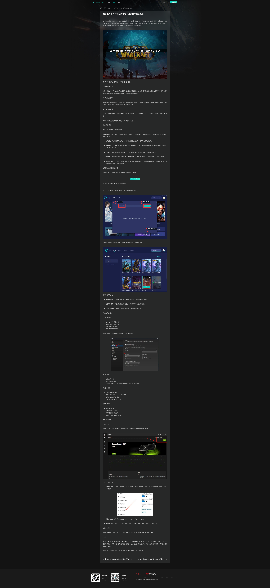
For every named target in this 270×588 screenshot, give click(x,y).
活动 (119, 2)
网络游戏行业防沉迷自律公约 (153, 579)
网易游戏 (162, 577)
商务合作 (171, 577)
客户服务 (141, 577)
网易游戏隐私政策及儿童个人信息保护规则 (152, 577)
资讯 (114, 2)
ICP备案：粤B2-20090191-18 (141, 583)
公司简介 (137, 577)
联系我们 (167, 577)
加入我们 (175, 577)
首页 (109, 2)
